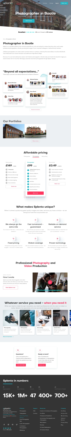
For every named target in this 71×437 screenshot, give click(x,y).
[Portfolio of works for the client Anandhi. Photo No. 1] (54, 78)
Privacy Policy (64, 422)
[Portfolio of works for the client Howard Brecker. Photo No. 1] (9, 87)
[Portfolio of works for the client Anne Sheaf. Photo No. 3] (39, 96)
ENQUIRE (42, 20)
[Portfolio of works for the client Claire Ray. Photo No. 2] (13, 101)
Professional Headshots (46, 415)
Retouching (44, 156)
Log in (57, 3)
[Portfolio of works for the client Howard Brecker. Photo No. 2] (13, 87)
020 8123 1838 (21, 365)
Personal (26, 3)
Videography (27, 156)
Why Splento (43, 422)
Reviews (42, 424)
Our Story (63, 410)
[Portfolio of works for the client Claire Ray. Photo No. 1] (9, 101)
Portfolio (45, 3)
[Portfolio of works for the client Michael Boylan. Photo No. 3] (39, 84)
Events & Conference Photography (48, 410)
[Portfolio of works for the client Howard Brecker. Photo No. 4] (20, 87)
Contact (35, 413)
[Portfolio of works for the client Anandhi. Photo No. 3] (61, 78)
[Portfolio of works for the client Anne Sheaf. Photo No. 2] (35, 96)
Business (19, 3)
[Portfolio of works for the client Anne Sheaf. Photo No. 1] (31, 96)
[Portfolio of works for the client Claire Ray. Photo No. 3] (17, 101)
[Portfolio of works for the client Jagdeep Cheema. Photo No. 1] (54, 91)
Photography (36, 156)
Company (38, 3)
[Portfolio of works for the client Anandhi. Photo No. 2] (57, 78)
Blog (62, 424)
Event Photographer (25, 423)
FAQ (34, 410)
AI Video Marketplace (45, 427)
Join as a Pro (64, 413)
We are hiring (64, 415)
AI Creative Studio (44, 429)
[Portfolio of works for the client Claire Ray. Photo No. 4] (20, 101)
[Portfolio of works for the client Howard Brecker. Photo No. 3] (17, 87)
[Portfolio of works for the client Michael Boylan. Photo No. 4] (42, 84)
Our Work (42, 413)
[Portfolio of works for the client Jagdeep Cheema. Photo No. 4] (65, 91)
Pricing (51, 3)
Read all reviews (35, 109)
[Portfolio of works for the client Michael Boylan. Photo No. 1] (31, 84)
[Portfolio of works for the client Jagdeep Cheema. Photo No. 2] (57, 91)
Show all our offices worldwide (9, 414)
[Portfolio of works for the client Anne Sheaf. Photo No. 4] (42, 96)
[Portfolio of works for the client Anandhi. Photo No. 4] (65, 78)
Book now (64, 3)
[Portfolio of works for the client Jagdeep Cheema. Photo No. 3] (61, 91)
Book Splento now (10, 287)
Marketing (22, 430)
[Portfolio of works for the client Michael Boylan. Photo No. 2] (35, 84)
